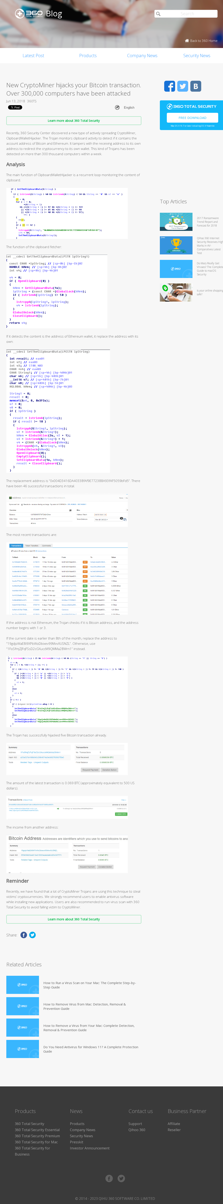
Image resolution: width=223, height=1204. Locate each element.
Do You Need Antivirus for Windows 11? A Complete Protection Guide (90, 1049)
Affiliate (174, 1123)
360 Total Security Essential (37, 1129)
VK (195, 86)
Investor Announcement (90, 1148)
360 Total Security (29, 1123)
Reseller (174, 1129)
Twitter (182, 86)
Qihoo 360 (136, 1129)
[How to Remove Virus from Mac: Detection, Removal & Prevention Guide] (22, 1006)
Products (88, 55)
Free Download (192, 117)
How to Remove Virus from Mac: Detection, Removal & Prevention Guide (84, 1006)
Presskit (76, 1142)
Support (135, 1123)
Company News (142, 55)
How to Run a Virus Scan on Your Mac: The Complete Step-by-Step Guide (89, 985)
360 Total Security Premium (37, 1136)
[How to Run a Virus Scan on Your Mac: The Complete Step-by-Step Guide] (22, 985)
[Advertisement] (191, 166)
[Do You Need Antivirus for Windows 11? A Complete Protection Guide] (22, 1049)
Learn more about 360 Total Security (74, 120)
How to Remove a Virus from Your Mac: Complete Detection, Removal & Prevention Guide (89, 1027)
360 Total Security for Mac (36, 1142)
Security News (81, 1136)
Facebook (169, 86)
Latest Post (33, 55)
